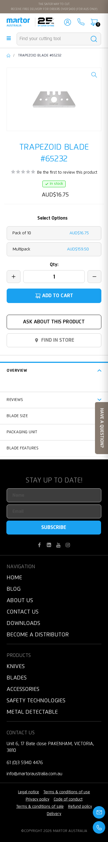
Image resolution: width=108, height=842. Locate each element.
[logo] (30, 22)
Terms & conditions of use (66, 792)
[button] (94, 79)
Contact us (22, 612)
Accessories (23, 689)
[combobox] (59, 39)
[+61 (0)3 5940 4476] (81, 22)
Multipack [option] (50, 249)
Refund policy (80, 807)
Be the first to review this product (67, 172)
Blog (13, 589)
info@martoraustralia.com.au (34, 774)
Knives (16, 666)
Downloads (23, 623)
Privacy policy (37, 799)
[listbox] (54, 241)
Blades (17, 678)
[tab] (54, 370)
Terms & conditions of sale (40, 807)
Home (9, 55)
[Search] (93, 39)
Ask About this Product (54, 321)
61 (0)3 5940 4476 (25, 762)
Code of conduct (68, 799)
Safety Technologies (36, 700)
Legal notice (28, 792)
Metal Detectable (32, 712)
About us (20, 600)
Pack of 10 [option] (50, 233)
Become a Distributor (38, 634)
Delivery (54, 814)
